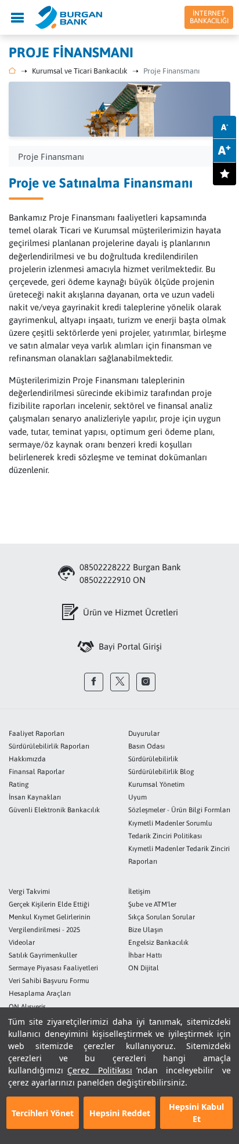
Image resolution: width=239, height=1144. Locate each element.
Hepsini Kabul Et (196, 1112)
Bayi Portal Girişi (130, 646)
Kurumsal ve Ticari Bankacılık (80, 71)
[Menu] (17, 17)
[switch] (224, 173)
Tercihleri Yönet (43, 1113)
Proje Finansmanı (171, 71)
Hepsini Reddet (119, 1113)
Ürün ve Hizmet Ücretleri (130, 612)
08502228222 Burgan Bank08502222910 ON (130, 573)
